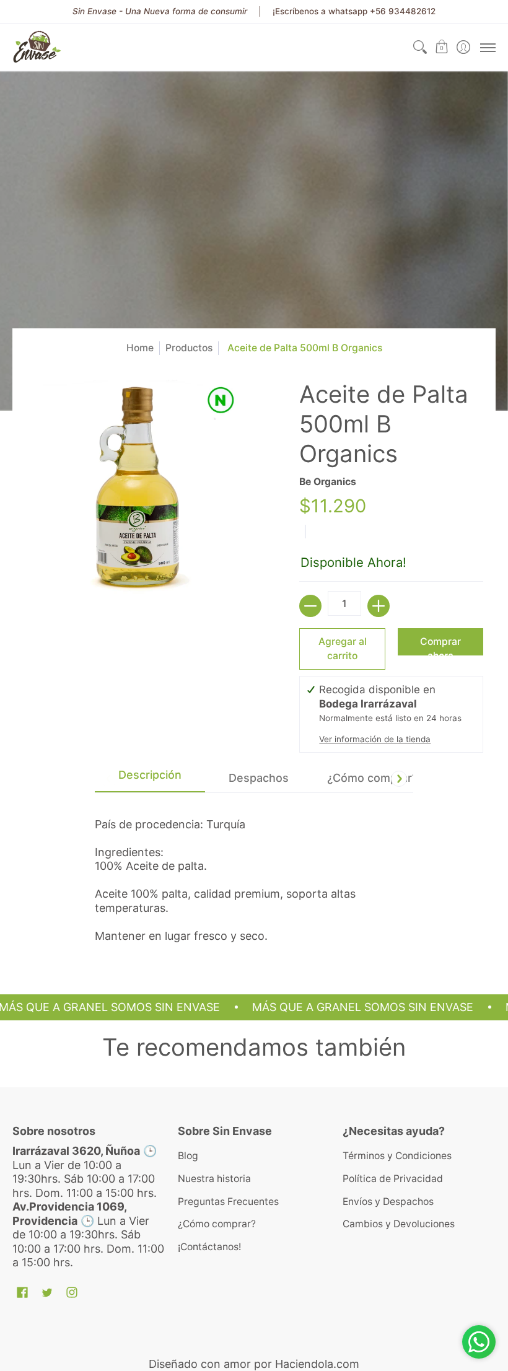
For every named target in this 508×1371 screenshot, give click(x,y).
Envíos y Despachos (388, 1201)
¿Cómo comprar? (217, 1224)
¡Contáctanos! (209, 1247)
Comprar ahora (440, 645)
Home (140, 348)
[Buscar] (420, 47)
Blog (188, 1156)
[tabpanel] (254, 874)
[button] (441, 47)
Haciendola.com (317, 1363)
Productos (188, 348)
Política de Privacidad (393, 1179)
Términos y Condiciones (397, 1156)
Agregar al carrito (342, 649)
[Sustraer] (310, 606)
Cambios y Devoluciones (399, 1224)
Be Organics (327, 482)
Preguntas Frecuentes (228, 1201)
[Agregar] (378, 606)
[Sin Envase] (37, 47)
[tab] (150, 778)
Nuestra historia (214, 1179)
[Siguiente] (399, 778)
